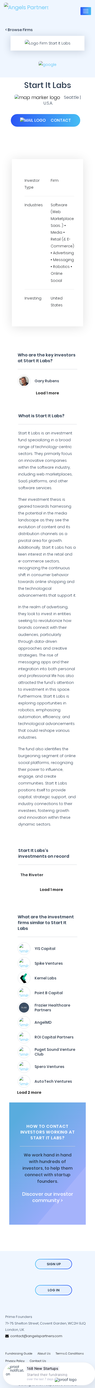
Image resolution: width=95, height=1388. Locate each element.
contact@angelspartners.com (35, 1335)
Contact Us (38, 1361)
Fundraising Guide (18, 1353)
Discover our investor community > (47, 1197)
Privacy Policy (15, 1361)
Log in (54, 1290)
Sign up (54, 1264)
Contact (60, 120)
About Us (43, 1353)
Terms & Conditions (70, 1353)
